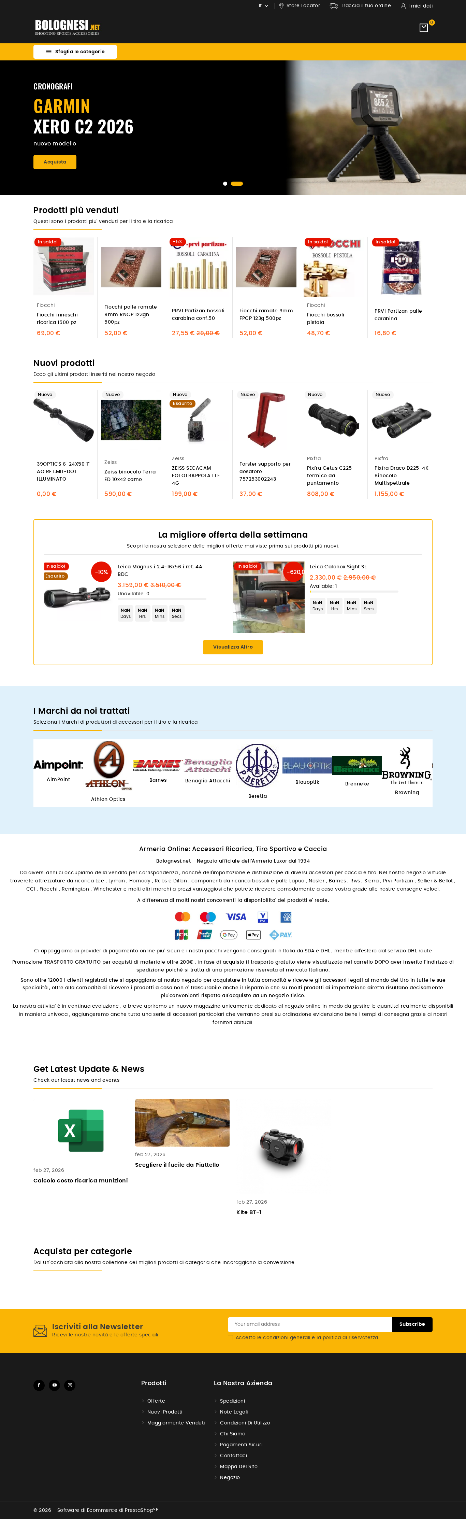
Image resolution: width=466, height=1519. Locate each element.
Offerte (156, 1401)
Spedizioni (232, 1401)
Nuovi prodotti (165, 1412)
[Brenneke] (357, 765)
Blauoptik (307, 782)
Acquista (55, 162)
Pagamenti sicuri (241, 1445)
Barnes (158, 780)
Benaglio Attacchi (208, 781)
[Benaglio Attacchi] (208, 765)
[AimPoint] (58, 765)
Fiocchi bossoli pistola (326, 319)
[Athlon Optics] (108, 766)
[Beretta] (257, 765)
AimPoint (58, 779)
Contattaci (233, 1455)
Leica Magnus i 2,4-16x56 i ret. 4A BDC (160, 571)
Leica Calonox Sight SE (338, 567)
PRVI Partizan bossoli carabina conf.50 (198, 315)
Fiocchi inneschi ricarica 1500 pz (57, 319)
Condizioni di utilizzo (245, 1423)
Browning (407, 792)
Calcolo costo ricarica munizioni (80, 1180)
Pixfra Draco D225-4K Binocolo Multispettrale (401, 476)
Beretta (257, 796)
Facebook (39, 1385)
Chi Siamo (233, 1434)
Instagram (69, 1385)
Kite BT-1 (249, 1212)
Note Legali (234, 1412)
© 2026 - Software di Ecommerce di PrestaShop (95, 1510)
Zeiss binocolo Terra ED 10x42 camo (130, 476)
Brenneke (357, 784)
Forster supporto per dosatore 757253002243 (265, 472)
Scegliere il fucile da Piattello (177, 1165)
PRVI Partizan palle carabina (398, 315)
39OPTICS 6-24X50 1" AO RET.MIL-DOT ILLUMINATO (63, 472)
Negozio (230, 1477)
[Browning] (407, 765)
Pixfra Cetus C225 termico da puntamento (329, 476)
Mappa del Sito (239, 1466)
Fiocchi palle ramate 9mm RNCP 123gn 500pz (130, 315)
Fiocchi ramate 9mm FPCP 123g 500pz (266, 315)
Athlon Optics (108, 799)
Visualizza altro (233, 647)
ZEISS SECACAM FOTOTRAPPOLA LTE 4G (196, 476)
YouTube (54, 1385)
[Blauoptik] (307, 765)
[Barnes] (158, 765)
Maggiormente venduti (176, 1423)
